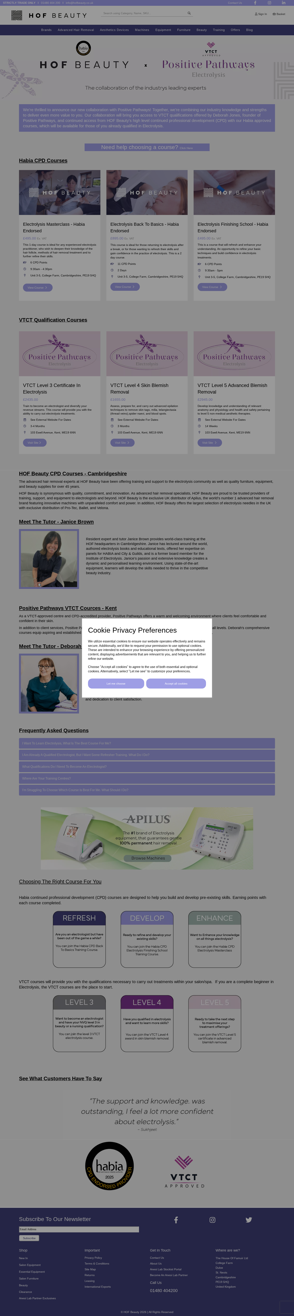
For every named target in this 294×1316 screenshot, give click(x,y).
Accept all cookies (176, 683)
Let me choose (116, 683)
